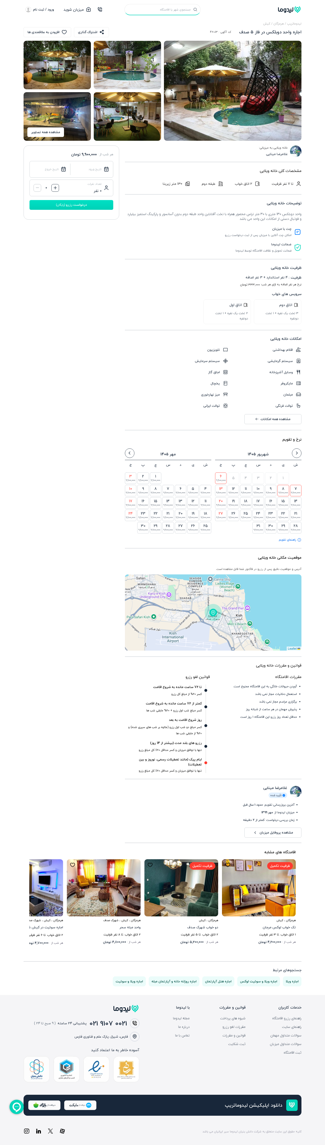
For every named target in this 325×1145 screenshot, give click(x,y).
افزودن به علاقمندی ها (43, 32)
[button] (213, 612)
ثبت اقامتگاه (292, 1052)
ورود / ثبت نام (43, 9)
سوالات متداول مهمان (285, 1035)
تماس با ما (182, 1035)
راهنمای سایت (291, 1026)
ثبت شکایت (237, 1044)
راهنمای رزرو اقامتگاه (286, 1018)
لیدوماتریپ (294, 23)
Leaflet (292, 648)
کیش (266, 23)
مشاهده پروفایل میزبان (276, 832)
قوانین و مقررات (234, 1035)
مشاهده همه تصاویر (45, 132)
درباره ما (184, 1026)
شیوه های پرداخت (233, 1018)
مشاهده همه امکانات (276, 419)
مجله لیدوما (181, 1018)
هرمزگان (278, 23)
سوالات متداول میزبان (285, 1044)
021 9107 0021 (108, 1023)
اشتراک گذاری (87, 32)
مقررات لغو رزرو (234, 1026)
